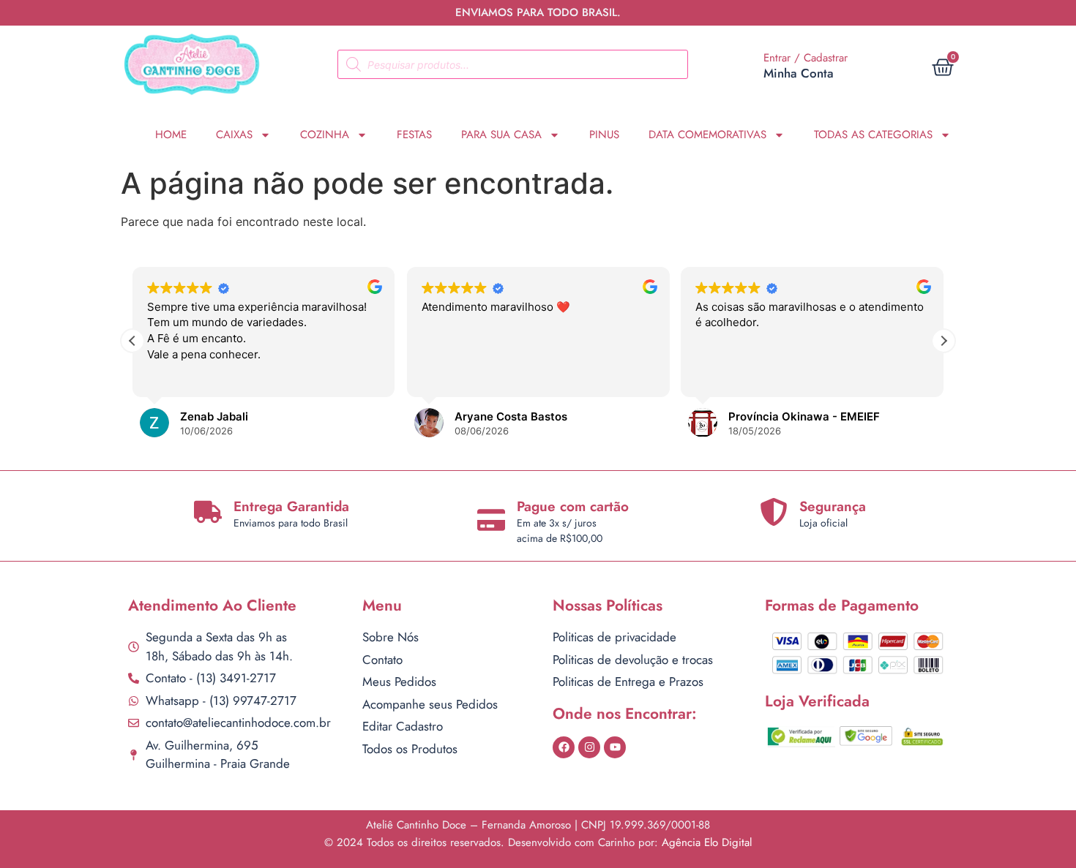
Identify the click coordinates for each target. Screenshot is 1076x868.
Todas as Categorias (873, 135)
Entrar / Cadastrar (805, 58)
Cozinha (324, 135)
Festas (414, 135)
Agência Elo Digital (707, 842)
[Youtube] (615, 747)
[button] (943, 341)
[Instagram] (589, 747)
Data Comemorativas (707, 135)
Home (171, 135)
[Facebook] (564, 747)
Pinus (604, 135)
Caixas (234, 135)
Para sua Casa (501, 135)
